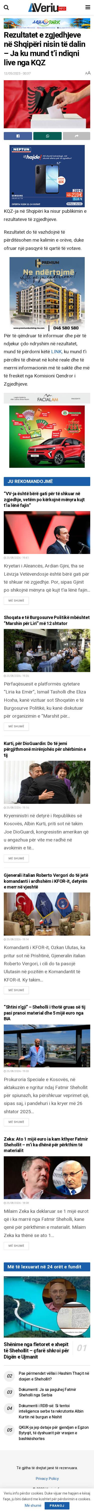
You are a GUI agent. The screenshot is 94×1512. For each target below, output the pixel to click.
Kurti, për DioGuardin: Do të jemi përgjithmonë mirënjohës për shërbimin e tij (45, 749)
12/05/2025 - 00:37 (17, 73)
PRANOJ (57, 1505)
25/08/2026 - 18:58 (17, 1203)
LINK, (57, 351)
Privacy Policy (47, 1478)
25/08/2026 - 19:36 (17, 676)
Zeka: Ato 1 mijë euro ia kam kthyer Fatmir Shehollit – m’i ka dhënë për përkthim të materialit (46, 1145)
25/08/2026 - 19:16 (17, 808)
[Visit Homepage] (47, 7)
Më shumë (19, 600)
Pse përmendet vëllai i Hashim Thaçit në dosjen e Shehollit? (54, 1376)
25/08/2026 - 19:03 (17, 1071)
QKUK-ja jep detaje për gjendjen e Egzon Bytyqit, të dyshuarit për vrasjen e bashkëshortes (54, 1433)
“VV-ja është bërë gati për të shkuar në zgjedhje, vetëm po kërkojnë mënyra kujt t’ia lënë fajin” (44, 499)
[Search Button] (6, 7)
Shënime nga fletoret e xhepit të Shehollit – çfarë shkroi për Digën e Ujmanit (36, 1351)
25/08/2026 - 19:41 (17, 558)
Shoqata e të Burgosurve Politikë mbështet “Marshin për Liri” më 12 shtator (46, 620)
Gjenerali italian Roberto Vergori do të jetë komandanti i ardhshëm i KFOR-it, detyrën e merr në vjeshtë (46, 881)
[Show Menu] (87, 7)
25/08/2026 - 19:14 (17, 939)
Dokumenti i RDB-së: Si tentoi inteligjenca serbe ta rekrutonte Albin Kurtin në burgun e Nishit (51, 1411)
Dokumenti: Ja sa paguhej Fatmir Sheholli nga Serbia (47, 1392)
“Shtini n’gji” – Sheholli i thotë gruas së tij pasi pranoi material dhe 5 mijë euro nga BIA (44, 1013)
